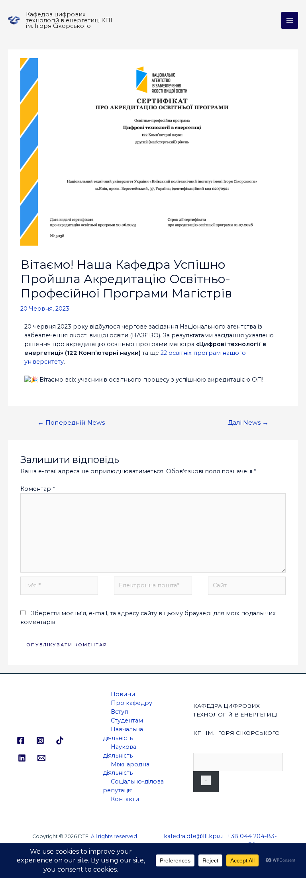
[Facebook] (20, 740)
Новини (123, 694)
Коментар (37, 488)
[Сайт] (247, 587)
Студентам (127, 720)
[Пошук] (206, 781)
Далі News (248, 422)
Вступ (119, 711)
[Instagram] (40, 740)
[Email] (41, 758)
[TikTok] (60, 740)
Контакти (125, 799)
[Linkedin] (22, 758)
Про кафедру (131, 703)
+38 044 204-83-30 (252, 840)
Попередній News (71, 422)
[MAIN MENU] (289, 20)
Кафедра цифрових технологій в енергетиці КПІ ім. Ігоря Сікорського (69, 20)
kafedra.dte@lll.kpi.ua (193, 840)
